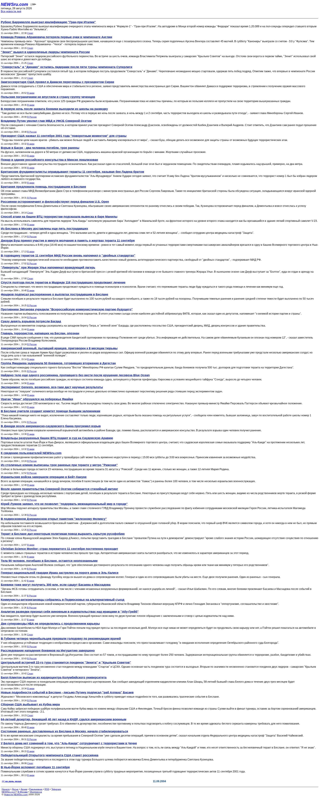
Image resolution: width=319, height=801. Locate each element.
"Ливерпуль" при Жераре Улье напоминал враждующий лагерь (48, 267)
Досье (15, 789)
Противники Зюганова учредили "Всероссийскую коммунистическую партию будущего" (67, 309)
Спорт (30, 33)
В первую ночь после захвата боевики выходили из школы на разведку (54, 109)
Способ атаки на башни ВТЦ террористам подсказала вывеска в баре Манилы (59, 216)
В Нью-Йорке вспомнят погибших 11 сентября (35, 767)
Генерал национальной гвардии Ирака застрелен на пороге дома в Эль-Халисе (59, 572)
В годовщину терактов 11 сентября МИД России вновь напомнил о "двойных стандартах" (68, 255)
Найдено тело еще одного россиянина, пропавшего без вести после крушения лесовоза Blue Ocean (75, 375)
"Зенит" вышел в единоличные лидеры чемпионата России (45, 52)
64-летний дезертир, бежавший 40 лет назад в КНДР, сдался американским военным (63, 719)
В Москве (23, 792)
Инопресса (36, 792)
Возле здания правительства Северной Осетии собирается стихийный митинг (59, 489)
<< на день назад (11, 781)
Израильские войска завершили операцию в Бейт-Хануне (44, 477)
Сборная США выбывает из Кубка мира (30, 704)
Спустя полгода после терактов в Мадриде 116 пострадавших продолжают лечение (63, 282)
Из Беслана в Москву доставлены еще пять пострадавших (44, 228)
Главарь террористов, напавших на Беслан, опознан (40, 333)
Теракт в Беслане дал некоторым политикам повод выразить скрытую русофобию (63, 533)
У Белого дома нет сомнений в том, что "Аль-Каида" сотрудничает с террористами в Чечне (69, 743)
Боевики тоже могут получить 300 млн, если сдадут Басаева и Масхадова (55, 584)
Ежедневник (35, 789)
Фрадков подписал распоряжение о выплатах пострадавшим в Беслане (54, 294)
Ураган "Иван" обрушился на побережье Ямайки (37, 399)
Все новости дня (11, 11)
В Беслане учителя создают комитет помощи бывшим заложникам (50, 411)
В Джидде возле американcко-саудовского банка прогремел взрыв (51, 426)
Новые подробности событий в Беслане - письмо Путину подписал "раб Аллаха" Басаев (67, 692)
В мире (30, 93)
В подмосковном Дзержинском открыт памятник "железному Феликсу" (54, 519)
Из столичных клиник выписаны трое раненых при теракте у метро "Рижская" (59, 465)
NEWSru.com (14, 4)
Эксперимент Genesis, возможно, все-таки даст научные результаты (52, 387)
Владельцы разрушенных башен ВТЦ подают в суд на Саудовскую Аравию (57, 438)
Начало (6, 789)
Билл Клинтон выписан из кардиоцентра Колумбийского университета (53, 677)
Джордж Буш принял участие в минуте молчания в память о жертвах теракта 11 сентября (68, 240)
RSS (47, 789)
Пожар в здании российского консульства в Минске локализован (49, 159)
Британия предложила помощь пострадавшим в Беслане (43, 186)
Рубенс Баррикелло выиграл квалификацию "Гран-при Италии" (48, 22)
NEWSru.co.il (8, 792)
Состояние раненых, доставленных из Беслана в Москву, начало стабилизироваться (64, 731)
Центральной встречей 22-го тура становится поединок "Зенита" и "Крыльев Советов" (66, 662)
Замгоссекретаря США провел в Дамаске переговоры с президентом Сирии (57, 82)
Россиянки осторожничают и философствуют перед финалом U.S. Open (55, 201)
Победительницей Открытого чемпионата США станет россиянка (49, 755)
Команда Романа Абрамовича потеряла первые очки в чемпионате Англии (56, 37)
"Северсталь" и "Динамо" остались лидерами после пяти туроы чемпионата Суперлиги (66, 67)
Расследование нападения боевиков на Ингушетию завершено (48, 650)
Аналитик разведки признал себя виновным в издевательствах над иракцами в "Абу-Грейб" (70, 611)
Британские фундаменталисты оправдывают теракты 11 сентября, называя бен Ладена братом (72, 171)
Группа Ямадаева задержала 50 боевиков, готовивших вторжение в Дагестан (58, 363)
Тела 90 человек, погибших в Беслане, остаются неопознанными (49, 560)
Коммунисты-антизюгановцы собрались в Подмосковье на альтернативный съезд (62, 599)
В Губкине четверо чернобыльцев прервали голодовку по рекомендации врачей (61, 638)
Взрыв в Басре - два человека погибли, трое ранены (40, 147)
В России (32, 117)
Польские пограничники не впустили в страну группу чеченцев (48, 97)
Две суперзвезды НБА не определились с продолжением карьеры (50, 623)
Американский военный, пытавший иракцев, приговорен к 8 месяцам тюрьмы (59, 348)
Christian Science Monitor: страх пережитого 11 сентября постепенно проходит (59, 548)
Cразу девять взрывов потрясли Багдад (31, 321)
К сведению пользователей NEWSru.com (31, 453)
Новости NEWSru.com (16, 794)
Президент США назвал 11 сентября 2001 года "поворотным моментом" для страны (63, 135)
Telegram (56, 789)
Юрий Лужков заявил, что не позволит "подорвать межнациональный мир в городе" (64, 504)
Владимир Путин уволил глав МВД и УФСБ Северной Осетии (46, 121)
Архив (24, 789)
